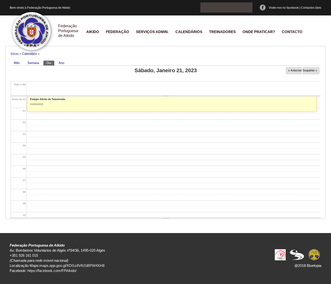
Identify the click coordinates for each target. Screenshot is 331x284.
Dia (50, 63)
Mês (17, 63)
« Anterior (295, 70)
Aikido (92, 32)
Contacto (292, 32)
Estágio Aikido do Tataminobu (47, 99)
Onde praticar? (259, 32)
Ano (61, 63)
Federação (117, 32)
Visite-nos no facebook (284, 7)
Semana (33, 63)
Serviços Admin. (152, 32)
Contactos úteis (311, 7)
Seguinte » (310, 70)
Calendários (188, 32)
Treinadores (222, 32)
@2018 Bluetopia (307, 265)
